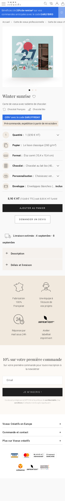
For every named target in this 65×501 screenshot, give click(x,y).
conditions (18, 403)
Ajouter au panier (32, 208)
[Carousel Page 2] (32, 90)
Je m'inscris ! (32, 392)
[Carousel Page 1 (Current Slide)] (29, 90)
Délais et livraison (21, 265)
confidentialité (50, 400)
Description (17, 253)
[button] (61, 12)
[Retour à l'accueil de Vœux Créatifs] (14, 5)
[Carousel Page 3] (35, 90)
